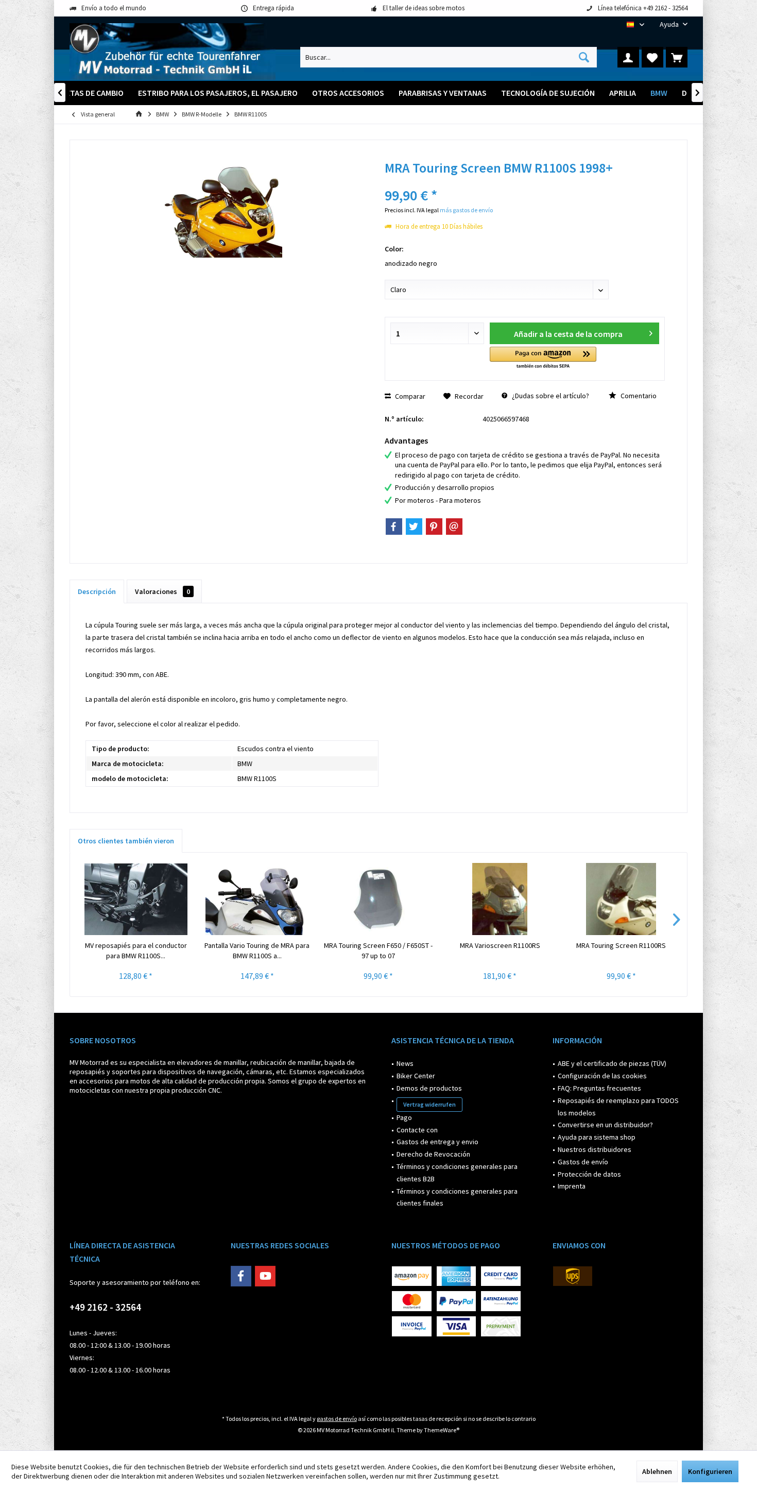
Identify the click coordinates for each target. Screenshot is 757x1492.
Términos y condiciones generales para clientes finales (457, 1197)
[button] (543, 358)
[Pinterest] (434, 526)
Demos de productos (429, 1088)
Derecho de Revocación (433, 1154)
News (405, 1063)
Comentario (638, 395)
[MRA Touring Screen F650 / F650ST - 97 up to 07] (378, 899)
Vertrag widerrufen (429, 1104)
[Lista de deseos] (652, 57)
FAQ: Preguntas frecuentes (599, 1088)
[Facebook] (394, 526)
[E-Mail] (454, 526)
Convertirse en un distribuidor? (605, 1124)
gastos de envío (337, 1418)
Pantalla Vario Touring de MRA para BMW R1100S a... (256, 950)
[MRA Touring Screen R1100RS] (621, 899)
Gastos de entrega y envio (437, 1141)
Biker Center (416, 1075)
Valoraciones (162, 591)
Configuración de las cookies (602, 1075)
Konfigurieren (710, 1471)
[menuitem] (669, 24)
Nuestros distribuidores (594, 1149)
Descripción (97, 591)
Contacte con (417, 1129)
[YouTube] (265, 1276)
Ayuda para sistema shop (596, 1137)
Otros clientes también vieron (126, 840)
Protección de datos (589, 1174)
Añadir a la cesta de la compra (568, 334)
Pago (404, 1117)
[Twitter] (414, 526)
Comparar (409, 396)
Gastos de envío (583, 1161)
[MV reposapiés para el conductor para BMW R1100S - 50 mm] (136, 899)
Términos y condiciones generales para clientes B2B (457, 1172)
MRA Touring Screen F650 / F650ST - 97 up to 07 (378, 950)
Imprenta (572, 1186)
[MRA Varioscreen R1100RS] (500, 899)
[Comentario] (525, 181)
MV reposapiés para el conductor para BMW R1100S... (136, 950)
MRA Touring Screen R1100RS (621, 945)
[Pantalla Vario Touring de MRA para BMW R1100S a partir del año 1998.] (257, 899)
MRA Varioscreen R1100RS (500, 945)
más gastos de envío (466, 210)
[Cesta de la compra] (676, 57)
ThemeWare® (441, 1430)
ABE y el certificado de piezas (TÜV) (612, 1063)
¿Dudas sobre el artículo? (549, 395)
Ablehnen (657, 1471)
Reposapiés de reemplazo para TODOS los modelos (618, 1106)
